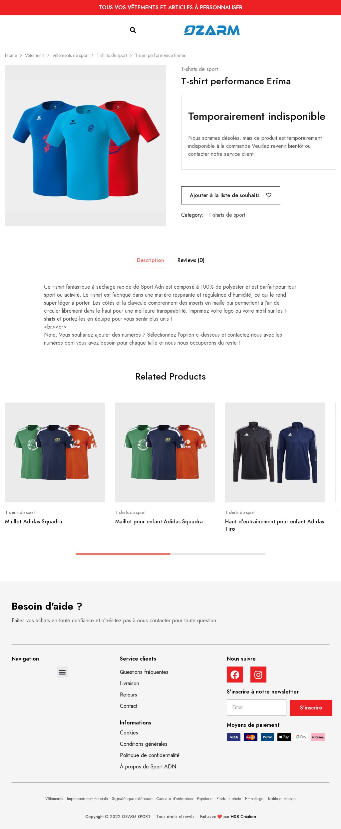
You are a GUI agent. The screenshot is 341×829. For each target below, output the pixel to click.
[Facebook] (235, 675)
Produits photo (228, 799)
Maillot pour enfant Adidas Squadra (159, 521)
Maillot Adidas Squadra (33, 521)
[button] (132, 30)
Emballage (254, 799)
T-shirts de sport (112, 55)
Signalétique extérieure (132, 799)
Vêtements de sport (70, 55)
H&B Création (243, 817)
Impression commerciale (87, 799)
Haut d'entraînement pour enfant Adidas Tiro (274, 525)
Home (11, 55)
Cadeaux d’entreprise (175, 799)
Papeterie (204, 799)
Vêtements (34, 55)
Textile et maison (281, 799)
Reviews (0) (190, 260)
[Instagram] (258, 675)
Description (150, 260)
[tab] (150, 260)
